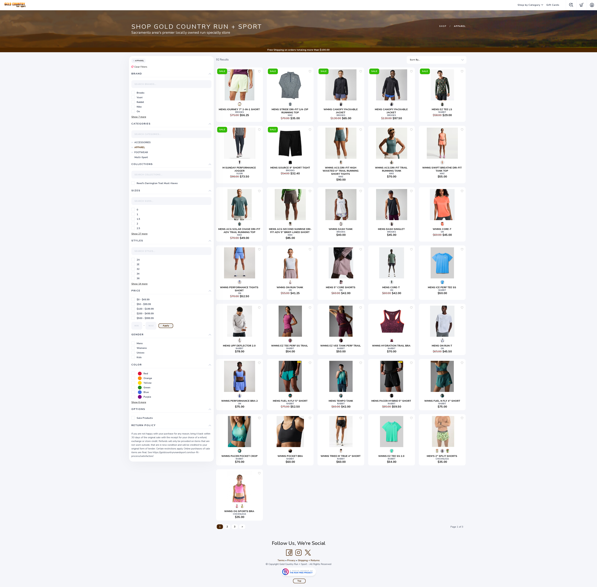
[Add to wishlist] (259, 71)
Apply (166, 325)
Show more (138, 116)
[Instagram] (298, 552)
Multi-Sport (141, 157)
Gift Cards (552, 5)
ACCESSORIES (142, 142)
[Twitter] (307, 552)
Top (299, 581)
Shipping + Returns (309, 560)
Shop (443, 26)
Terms (281, 560)
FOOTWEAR (141, 152)
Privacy (291, 560)
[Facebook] (289, 552)
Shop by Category (529, 5)
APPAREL (139, 147)
